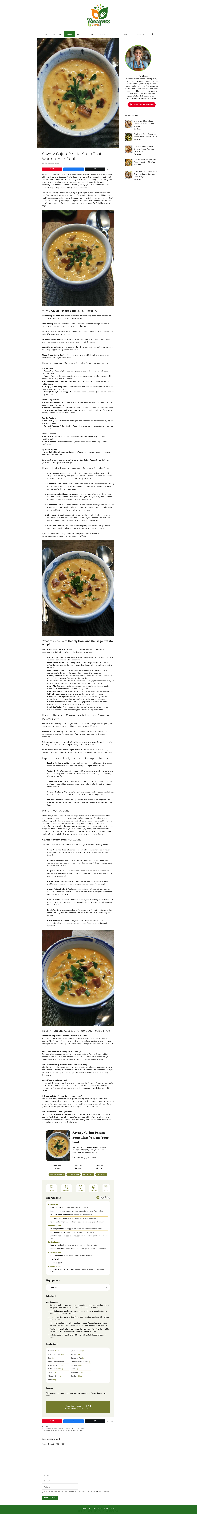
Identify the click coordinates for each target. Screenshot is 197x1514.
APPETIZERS (104, 34)
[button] (107, 1204)
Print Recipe (78, 1157)
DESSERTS (81, 34)
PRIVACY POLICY (141, 34)
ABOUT (116, 34)
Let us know (70, 1408)
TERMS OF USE (97, 1508)
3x (105, 1198)
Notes (106, 1190)
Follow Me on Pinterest (143, 104)
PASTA (92, 34)
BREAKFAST (57, 34)
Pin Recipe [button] (92, 1157)
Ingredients (51, 1190)
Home (46, 34)
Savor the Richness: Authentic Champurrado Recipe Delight (63, 1430)
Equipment (66, 1190)
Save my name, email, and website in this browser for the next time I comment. (78, 1492)
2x (101, 1198)
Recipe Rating (48, 1444)
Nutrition (94, 1190)
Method (80, 1190)
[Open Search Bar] (152, 34)
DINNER (69, 34)
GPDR (106, 1508)
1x (98, 1198)
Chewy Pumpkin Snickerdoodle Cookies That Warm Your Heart (64, 1428)
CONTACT (127, 34)
